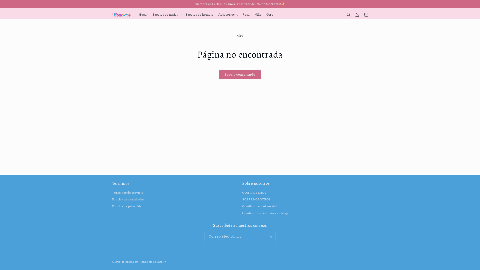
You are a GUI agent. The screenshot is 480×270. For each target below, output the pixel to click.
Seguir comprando (240, 74)
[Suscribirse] (271, 236)
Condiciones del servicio (260, 206)
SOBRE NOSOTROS (256, 199)
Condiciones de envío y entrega (265, 213)
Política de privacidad (128, 206)
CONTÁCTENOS (254, 192)
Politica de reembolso (128, 199)
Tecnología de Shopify (152, 262)
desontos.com (130, 262)
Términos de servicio (128, 192)
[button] (166, 15)
